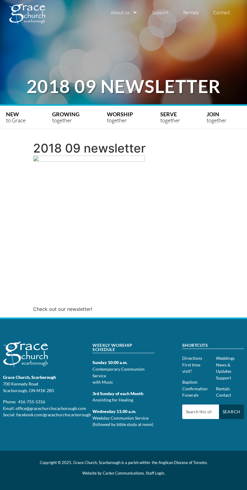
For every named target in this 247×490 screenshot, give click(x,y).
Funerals (190, 395)
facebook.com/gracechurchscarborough (53, 414)
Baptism (190, 382)
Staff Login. (155, 473)
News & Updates (223, 368)
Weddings (225, 358)
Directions (192, 358)
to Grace (16, 117)
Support (160, 12)
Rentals (191, 12)
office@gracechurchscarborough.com (51, 408)
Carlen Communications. (124, 473)
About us (120, 12)
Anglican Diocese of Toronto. (183, 462)
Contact (221, 12)
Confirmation (195, 388)
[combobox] (200, 412)
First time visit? (191, 368)
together (66, 117)
